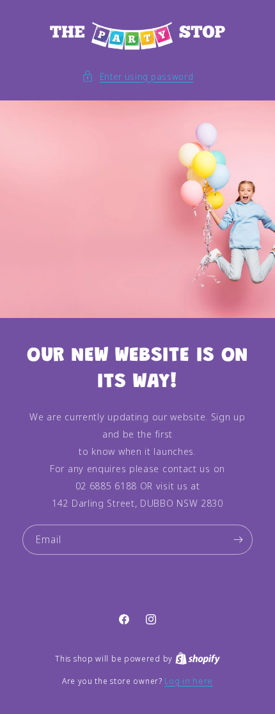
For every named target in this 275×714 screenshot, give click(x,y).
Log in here (188, 680)
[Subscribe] (238, 540)
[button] (138, 76)
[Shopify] (197, 658)
